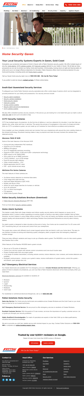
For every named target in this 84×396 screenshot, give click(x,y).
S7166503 (37, 373)
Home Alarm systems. (36, 72)
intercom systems (40, 66)
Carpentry (63, 10)
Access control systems (11, 105)
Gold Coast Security (11, 48)
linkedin (13, 380)
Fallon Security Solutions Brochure (15, 201)
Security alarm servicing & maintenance (16, 107)
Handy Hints (39, 4)
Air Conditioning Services (50, 371)
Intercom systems (9, 103)
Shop (56, 4)
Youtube (10, 380)
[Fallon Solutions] (10, 5)
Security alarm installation (12, 97)
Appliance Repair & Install (50, 379)
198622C (33, 375)
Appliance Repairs (74, 10)
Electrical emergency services (11, 276)
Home (4, 48)
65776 (24, 371)
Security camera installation (12, 99)
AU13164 (34, 380)
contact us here (28, 80)
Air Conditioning (34, 10)
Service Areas (50, 4)
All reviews (34, 343)
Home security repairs (11, 101)
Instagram (7, 380)
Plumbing (6, 10)
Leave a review (48, 343)
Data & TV (66, 361)
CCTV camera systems (24, 66)
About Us (30, 4)
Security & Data (52, 10)
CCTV (24, 72)
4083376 (35, 378)
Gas (44, 366)
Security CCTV (47, 377)
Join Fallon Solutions (70, 377)
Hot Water (15, 10)
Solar (43, 10)
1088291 (33, 367)
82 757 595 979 (30, 365)
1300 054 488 (74, 5)
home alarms (12, 66)
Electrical (24, 10)
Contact (66, 371)
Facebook (3, 380)
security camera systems (24, 205)
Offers (24, 4)
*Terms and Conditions (62, 388)
